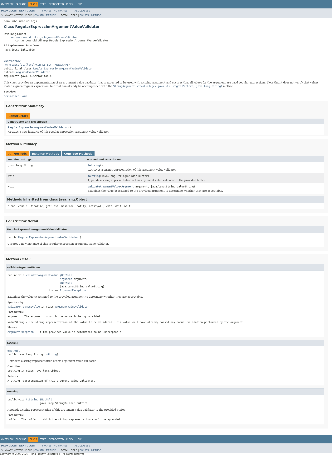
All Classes (82, 10)
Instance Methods (45, 153)
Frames (46, 10)
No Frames (60, 10)
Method (51, 15)
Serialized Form (15, 96)
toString (94, 165)
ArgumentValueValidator (33, 72)
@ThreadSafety (15, 64)
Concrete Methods (78, 153)
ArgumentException (73, 290)
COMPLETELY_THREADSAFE (52, 64)
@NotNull (66, 275)
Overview (7, 4)
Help (79, 4)
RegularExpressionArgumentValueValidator (63, 68)
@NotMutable (12, 61)
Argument (127, 186)
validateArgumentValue (104, 186)
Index (69, 4)
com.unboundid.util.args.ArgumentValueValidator (43, 37)
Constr (39, 15)
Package (21, 4)
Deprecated (56, 4)
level (31, 64)
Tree (43, 4)
